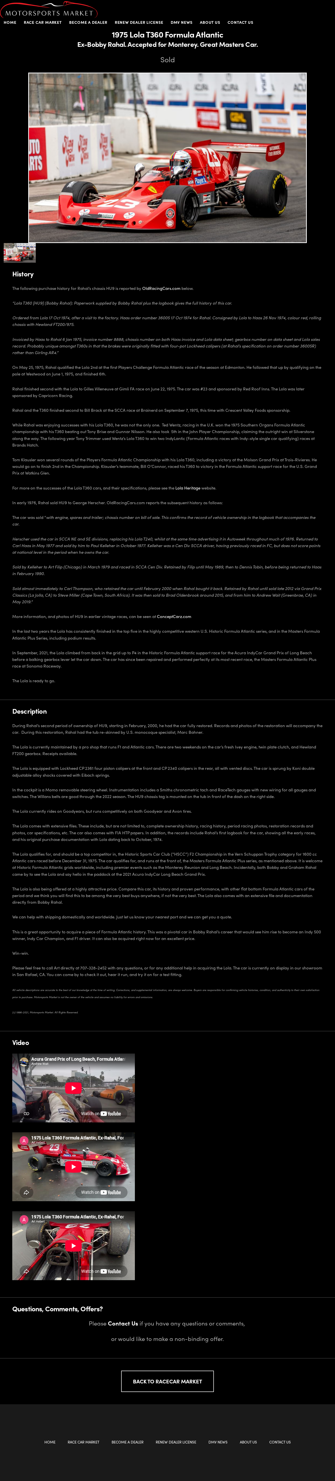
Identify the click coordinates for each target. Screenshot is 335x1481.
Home (10, 22)
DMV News (182, 22)
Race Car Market (83, 1442)
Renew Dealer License (139, 22)
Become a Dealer (127, 1442)
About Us (248, 1442)
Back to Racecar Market (167, 1381)
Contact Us (240, 22)
